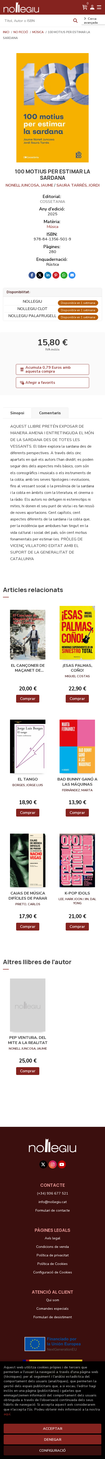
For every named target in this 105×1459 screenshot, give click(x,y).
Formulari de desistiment (52, 1317)
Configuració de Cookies (52, 1272)
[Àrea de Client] (92, 7)
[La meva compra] (85, 7)
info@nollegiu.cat (53, 1201)
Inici (6, 32)
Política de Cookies (52, 1263)
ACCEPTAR (52, 1428)
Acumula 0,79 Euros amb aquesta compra (48, 369)
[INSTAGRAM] (53, 1164)
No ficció (21, 32)
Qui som (52, 1300)
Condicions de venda (52, 1246)
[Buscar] (75, 21)
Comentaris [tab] (50, 413)
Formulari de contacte (52, 1210)
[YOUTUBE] (62, 1164)
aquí (7, 1414)
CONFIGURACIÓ (52, 1450)
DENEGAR (52, 1439)
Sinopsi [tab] (17, 413)
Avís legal (52, 1238)
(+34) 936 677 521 (52, 1193)
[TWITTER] (43, 1164)
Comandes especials (52, 1308)
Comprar (27, 698)
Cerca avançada (91, 21)
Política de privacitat (53, 1255)
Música (38, 32)
